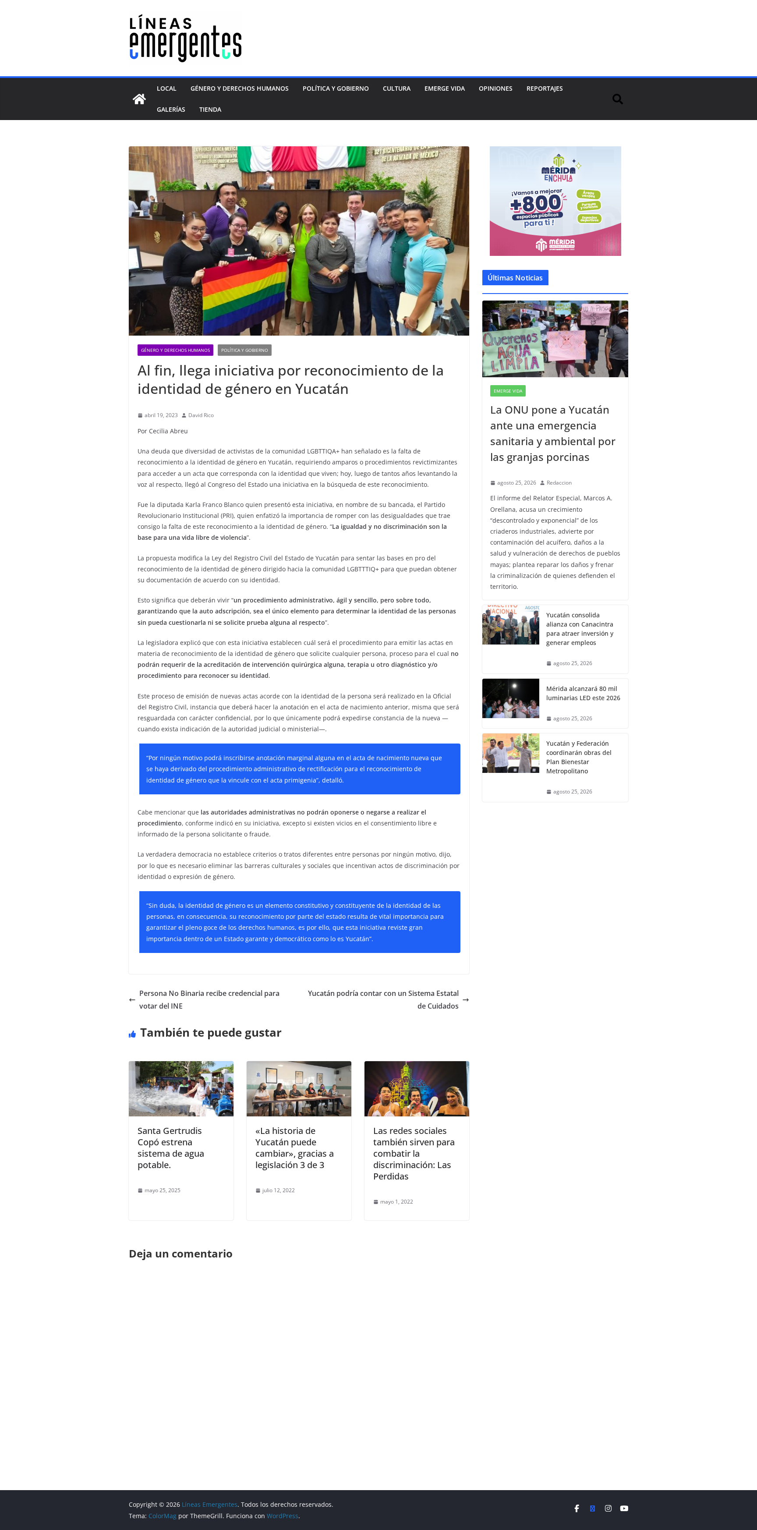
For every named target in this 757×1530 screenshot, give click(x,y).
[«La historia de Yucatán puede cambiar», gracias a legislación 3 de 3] (299, 1067)
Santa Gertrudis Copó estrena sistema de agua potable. (171, 1148)
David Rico (201, 415)
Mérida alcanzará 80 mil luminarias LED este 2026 (583, 693)
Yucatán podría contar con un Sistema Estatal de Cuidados (383, 999)
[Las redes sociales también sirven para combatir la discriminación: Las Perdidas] (416, 1067)
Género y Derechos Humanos (240, 88)
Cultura (396, 88)
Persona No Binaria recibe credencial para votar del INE (209, 999)
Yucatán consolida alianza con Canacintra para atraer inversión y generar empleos (579, 629)
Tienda (210, 109)
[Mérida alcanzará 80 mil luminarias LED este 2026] (510, 704)
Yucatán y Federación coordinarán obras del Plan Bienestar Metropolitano (579, 757)
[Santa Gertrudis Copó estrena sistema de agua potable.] (181, 1067)
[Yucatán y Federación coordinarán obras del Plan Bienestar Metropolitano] (510, 767)
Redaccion (559, 482)
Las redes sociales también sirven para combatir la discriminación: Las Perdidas (414, 1153)
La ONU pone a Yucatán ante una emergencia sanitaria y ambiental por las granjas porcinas (553, 433)
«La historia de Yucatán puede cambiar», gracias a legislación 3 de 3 (294, 1148)
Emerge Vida (444, 88)
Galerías (171, 109)
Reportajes (545, 88)
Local (167, 88)
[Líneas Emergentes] (139, 99)
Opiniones (496, 88)
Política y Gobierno (336, 88)
